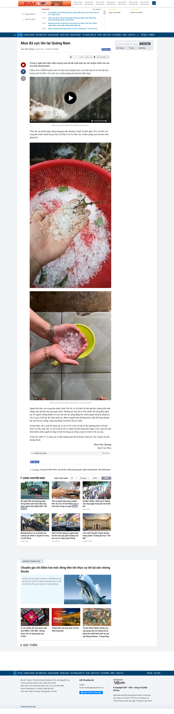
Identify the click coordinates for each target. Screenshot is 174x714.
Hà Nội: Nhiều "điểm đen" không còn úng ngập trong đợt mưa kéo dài (97, 503)
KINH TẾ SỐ (107, 35)
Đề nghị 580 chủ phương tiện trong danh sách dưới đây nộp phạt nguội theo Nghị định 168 (34, 503)
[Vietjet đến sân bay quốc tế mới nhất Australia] (66, 617)
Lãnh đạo (142, 48)
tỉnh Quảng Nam (104, 470)
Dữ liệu (144, 35)
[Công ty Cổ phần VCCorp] (133, 682)
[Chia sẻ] (23, 71)
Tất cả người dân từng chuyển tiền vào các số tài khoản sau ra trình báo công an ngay (65, 503)
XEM (106, 478)
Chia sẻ (106, 49)
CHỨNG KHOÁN (29, 35)
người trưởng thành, (90, 470)
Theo (70, 453)
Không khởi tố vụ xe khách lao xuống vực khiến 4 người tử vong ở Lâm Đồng (35, 535)
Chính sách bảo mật (28, 707)
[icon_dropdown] (154, 3)
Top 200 (157, 673)
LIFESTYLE (131, 35)
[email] (23, 78)
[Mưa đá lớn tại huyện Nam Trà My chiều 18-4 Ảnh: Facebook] (70, 345)
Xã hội (55, 49)
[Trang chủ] (15, 35)
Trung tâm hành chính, (48, 470)
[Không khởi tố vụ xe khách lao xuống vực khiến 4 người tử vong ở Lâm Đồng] (35, 522)
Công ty (121, 48)
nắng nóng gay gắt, (74, 470)
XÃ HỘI (19, 35)
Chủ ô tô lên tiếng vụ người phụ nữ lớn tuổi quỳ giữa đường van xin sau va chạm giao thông (65, 535)
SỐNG (124, 35)
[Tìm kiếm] (145, 43)
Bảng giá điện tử (30, 14)
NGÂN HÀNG (64, 35)
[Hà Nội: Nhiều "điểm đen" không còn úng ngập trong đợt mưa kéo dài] (97, 490)
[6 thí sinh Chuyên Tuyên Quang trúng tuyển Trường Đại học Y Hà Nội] (97, 522)
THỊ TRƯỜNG (116, 35)
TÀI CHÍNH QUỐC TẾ (89, 35)
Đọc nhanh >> (97, 9)
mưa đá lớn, (62, 470)
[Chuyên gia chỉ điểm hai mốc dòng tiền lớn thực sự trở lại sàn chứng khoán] (87, 589)
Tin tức (131, 48)
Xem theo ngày (61, 478)
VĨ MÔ (99, 35)
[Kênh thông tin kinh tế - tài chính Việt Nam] (44, 3)
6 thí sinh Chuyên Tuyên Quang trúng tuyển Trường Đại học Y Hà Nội (97, 535)
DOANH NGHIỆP (53, 35)
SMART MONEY (75, 35)
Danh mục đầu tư (30, 19)
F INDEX (151, 35)
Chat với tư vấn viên (92, 692)
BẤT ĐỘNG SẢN (41, 35)
